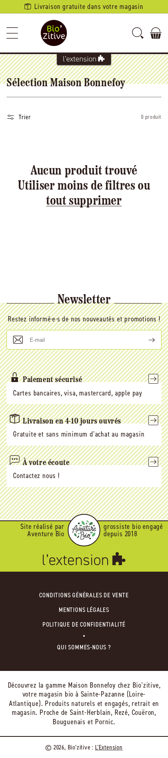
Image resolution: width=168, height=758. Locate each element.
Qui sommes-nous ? (84, 647)
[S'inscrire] (145, 340)
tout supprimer (84, 201)
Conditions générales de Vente (83, 595)
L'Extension (109, 747)
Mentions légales (84, 609)
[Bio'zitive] (53, 33)
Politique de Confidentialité (84, 624)
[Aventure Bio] (84, 530)
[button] (12, 32)
